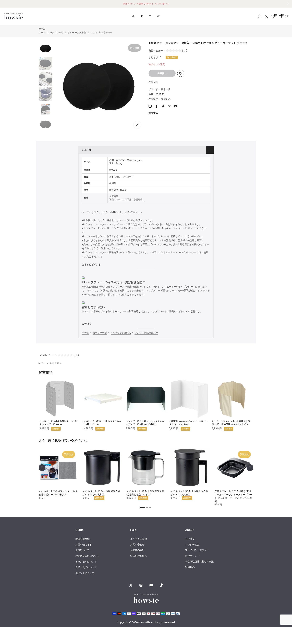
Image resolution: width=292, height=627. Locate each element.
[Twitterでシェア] (162, 106)
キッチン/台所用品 (76, 32)
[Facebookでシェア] (156, 106)
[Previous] (42, 467)
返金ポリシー (192, 556)
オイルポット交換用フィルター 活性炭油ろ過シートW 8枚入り (58, 493)
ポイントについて (84, 573)
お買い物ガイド (83, 544)
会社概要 (190, 538)
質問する (153, 113)
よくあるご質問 (138, 538)
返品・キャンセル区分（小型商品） (126, 199)
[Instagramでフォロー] (141, 585)
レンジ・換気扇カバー (146, 332)
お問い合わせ (137, 544)
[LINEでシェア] (150, 106)
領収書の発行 (137, 550)
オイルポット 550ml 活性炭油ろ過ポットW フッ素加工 (101, 493)
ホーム (42, 29)
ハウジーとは (192, 544)
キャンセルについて (86, 561)
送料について (82, 550)
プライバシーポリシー (197, 550)
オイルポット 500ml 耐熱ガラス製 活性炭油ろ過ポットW (145, 493)
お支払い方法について (87, 556)
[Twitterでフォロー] (130, 585)
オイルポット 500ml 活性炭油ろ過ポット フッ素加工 (189, 493)
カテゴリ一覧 (56, 32)
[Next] (250, 467)
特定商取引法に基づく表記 (199, 561)
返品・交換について (86, 567)
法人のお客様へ (138, 556)
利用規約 (190, 567)
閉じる (4, 3)
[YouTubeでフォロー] (151, 585)
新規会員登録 (82, 538)
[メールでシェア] (175, 106)
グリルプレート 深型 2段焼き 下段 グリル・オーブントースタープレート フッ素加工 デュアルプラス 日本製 (233, 496)
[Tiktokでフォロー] (161, 585)
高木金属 (166, 89)
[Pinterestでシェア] (169, 106)
